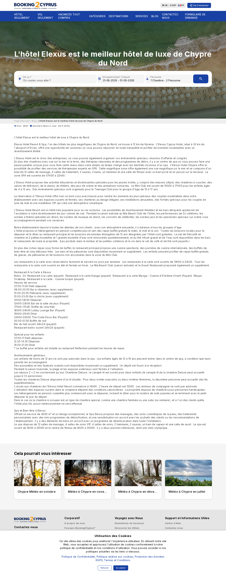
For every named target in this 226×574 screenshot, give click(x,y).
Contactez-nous (170, 16)
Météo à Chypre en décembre (140, 491)
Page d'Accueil (22, 121)
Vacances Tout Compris (69, 16)
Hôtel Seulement (22, 16)
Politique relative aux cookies (115, 556)
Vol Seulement (45, 16)
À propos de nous (74, 523)
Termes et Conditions (117, 560)
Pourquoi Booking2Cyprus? (79, 528)
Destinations (118, 16)
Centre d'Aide (173, 523)
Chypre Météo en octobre (37, 491)
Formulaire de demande (195, 16)
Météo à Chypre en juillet (187, 491)
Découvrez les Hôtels (127, 528)
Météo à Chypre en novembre (90, 491)
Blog (155, 16)
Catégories (97, 16)
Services (141, 16)
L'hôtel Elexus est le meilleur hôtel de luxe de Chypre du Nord (71, 121)
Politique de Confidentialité (78, 556)
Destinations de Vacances (129, 523)
